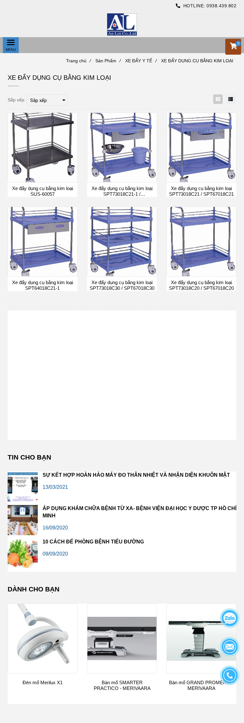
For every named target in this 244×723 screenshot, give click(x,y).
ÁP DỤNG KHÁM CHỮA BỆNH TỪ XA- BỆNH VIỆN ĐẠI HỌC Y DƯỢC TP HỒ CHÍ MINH (139, 512)
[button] (233, 47)
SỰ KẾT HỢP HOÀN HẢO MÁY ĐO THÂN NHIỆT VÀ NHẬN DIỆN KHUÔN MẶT (136, 475)
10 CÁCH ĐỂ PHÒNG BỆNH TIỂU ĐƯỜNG (93, 541)
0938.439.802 (221, 5)
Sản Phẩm (108, 60)
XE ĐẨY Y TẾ (141, 60)
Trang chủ (78, 60)
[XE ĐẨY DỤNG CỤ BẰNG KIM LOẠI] (122, 24)
